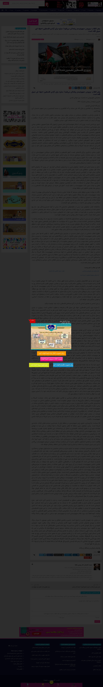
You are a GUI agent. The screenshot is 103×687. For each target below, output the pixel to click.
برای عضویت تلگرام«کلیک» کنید (63, 365)
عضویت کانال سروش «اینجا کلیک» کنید (51, 359)
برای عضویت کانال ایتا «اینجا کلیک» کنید (51, 353)
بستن (32, 320)
